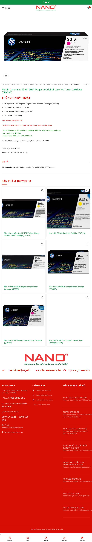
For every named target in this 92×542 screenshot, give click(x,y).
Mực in (42, 84)
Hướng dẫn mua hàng (44, 400)
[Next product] (89, 84)
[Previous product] (84, 84)
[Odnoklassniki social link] (23, 152)
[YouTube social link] (46, 2)
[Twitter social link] (11, 152)
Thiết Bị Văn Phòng (31, 84)
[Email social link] (14, 152)
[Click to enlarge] (6, 75)
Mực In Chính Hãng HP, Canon (58, 84)
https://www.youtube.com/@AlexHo (76, 496)
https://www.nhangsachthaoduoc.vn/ (76, 467)
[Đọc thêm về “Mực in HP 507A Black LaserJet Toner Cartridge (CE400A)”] (87, 243)
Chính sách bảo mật (43, 390)
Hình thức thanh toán (42, 405)
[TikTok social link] (49, 2)
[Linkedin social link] (21, 152)
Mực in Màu (75, 84)
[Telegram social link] (26, 152)
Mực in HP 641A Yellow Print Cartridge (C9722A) (67, 233)
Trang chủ (5, 84)
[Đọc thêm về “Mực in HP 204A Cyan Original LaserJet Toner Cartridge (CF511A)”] (87, 297)
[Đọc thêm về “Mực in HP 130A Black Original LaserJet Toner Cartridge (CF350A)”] (42, 243)
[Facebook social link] (43, 2)
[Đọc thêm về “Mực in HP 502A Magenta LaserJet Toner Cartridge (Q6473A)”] (42, 297)
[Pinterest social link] (18, 152)
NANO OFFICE (16, 84)
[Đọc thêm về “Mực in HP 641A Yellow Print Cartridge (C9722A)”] (87, 190)
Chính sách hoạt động (44, 395)
